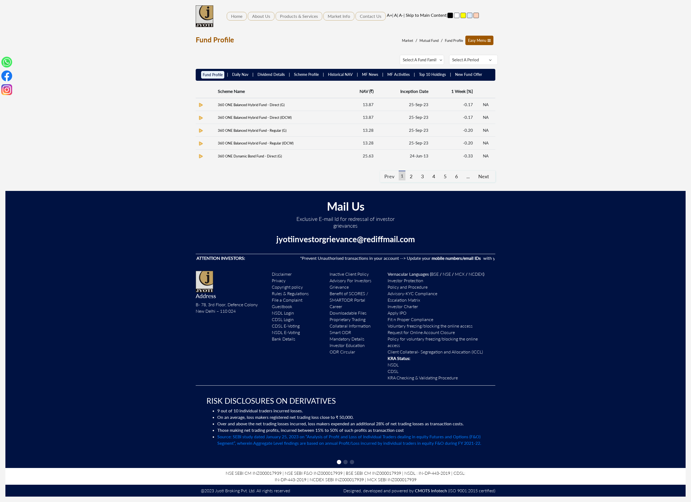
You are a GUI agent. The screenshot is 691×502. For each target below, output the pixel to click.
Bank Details (283, 338)
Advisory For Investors (350, 280)
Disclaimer (282, 274)
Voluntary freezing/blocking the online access (430, 325)
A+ (389, 15)
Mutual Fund (429, 40)
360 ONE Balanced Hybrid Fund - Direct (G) (251, 105)
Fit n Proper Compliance (410, 319)
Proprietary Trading (347, 319)
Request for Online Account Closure (421, 332)
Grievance (339, 286)
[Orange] (476, 15)
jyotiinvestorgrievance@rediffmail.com (345, 239)
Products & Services (299, 16)
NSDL (393, 364)
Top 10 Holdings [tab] (432, 74)
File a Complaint (287, 299)
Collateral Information (350, 325)
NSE (447, 274)
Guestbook (282, 306)
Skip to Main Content (426, 15)
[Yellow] (463, 15)
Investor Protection (405, 280)
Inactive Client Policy (349, 274)
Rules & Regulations (290, 293)
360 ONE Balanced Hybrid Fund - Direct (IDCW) (255, 117)
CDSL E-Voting (286, 325)
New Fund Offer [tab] (468, 74)
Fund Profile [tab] (213, 74)
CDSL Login (283, 319)
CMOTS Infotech (431, 490)
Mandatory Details (347, 338)
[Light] (456, 15)
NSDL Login (283, 312)
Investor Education (347, 345)
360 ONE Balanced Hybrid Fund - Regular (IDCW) (255, 143)
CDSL (393, 371)
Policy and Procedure (408, 286)
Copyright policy (287, 286)
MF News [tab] (370, 74)
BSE (435, 274)
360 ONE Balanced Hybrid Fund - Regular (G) (252, 130)
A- (401, 15)
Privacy (279, 280)
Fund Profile (454, 40)
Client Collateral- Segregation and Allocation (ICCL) (435, 351)
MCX (460, 274)
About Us (261, 16)
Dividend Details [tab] (271, 74)
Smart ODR (340, 332)
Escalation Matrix (404, 299)
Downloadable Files (348, 312)
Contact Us (370, 16)
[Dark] (450, 15)
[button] (339, 462)
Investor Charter (403, 306)
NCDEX (476, 274)
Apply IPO (397, 312)
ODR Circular (342, 351)
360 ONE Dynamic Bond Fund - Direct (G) (250, 156)
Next (483, 176)
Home (236, 16)
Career (336, 306)
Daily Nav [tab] (240, 74)
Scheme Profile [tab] (306, 74)
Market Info (339, 16)
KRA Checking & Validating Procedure (423, 377)
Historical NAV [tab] (340, 74)
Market (407, 40)
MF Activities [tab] (398, 74)
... (468, 176)
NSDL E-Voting (286, 332)
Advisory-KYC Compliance (412, 293)
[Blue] (469, 15)
